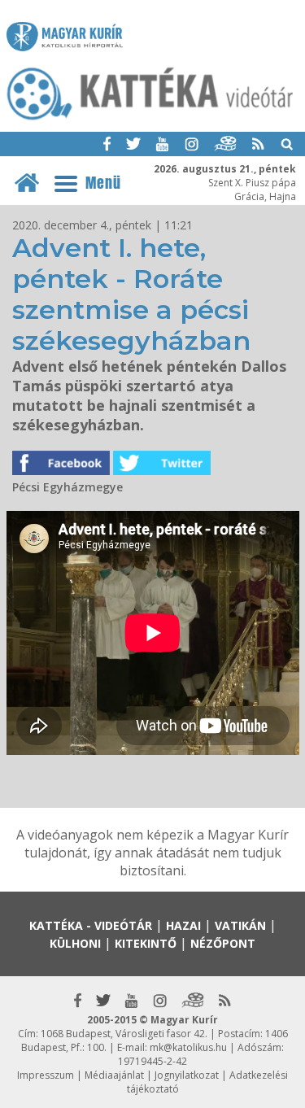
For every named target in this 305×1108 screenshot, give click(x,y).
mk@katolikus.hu (188, 1047)
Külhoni (75, 943)
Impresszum (45, 1075)
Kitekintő (145, 943)
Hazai (183, 925)
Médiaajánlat (114, 1075)
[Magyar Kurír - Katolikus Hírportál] (150, 119)
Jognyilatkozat (187, 1075)
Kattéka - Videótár (90, 925)
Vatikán (240, 925)
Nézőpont (222, 943)
